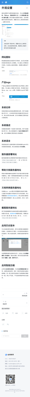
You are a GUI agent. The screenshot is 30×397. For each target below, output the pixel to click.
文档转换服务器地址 (11, 195)
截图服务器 (13, 213)
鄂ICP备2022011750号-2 (15, 389)
